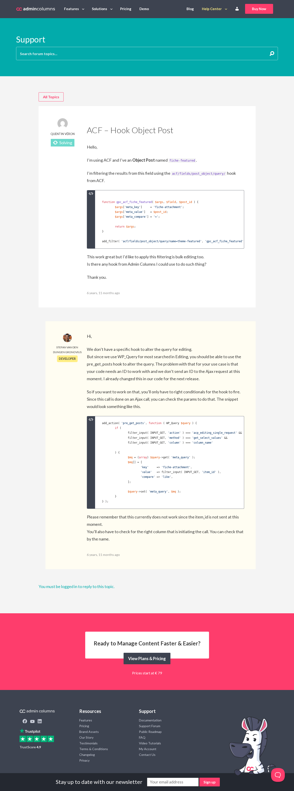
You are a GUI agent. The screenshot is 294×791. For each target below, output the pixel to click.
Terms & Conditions (93, 749)
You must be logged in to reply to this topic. (77, 586)
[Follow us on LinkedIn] (40, 721)
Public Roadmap (150, 732)
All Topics (51, 97)
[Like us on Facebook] (25, 721)
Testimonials (88, 743)
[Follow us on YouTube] (32, 721)
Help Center (212, 9)
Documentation (150, 720)
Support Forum (149, 726)
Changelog (87, 755)
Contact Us (147, 755)
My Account (147, 749)
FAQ (142, 737)
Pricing (125, 9)
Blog (190, 9)
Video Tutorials (150, 743)
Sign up (210, 782)
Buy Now (259, 9)
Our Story (86, 737)
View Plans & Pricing (147, 658)
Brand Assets (89, 732)
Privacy (84, 760)
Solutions (99, 9)
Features (71, 9)
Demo (144, 9)
